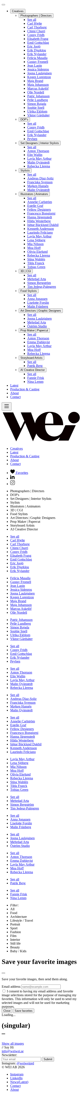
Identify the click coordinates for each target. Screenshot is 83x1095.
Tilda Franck (35, 263)
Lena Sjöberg (36, 240)
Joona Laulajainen (39, 73)
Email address (11, 986)
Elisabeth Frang (37, 39)
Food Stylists (28, 290)
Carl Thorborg (37, 27)
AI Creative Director (32, 370)
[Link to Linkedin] (12, 478)
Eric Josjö (33, 46)
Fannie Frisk (35, 378)
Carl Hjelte (34, 23)
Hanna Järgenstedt (39, 217)
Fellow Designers (39, 209)
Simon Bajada (36, 104)
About (14, 393)
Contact (15, 397)
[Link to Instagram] (12, 484)
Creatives (18, 11)
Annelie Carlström (39, 202)
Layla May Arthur (39, 158)
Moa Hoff (34, 248)
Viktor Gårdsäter (38, 115)
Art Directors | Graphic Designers (40, 310)
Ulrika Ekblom (37, 111)
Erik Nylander (36, 54)
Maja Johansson (38, 84)
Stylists (25, 170)
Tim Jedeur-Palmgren (41, 286)
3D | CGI (25, 271)
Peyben (32, 139)
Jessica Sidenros (38, 69)
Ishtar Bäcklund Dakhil (43, 225)
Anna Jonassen (37, 299)
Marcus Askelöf (38, 88)
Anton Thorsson (38, 151)
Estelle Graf (35, 206)
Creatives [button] (16, 448)
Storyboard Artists (31, 357)
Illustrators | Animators (34, 194)
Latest (14, 385)
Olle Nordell (35, 92)
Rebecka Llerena (38, 166)
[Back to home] (41, 441)
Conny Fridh (35, 35)
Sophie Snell (35, 107)
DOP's (24, 119)
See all (31, 19)
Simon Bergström (39, 283)
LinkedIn (16, 1078)
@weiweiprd (25, 1063)
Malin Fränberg (37, 306)
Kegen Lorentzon (39, 77)
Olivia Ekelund (37, 251)
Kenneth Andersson (40, 228)
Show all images (13, 1043)
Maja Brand (35, 81)
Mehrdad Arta (36, 279)
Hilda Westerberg (39, 221)
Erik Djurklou (36, 50)
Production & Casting (24, 389)
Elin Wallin (34, 155)
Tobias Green (36, 267)
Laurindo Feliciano (40, 232)
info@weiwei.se (13, 1051)
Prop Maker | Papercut (34, 330)
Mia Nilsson (35, 244)
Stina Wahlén (36, 259)
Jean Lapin (34, 65)
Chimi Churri (36, 31)
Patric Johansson (38, 96)
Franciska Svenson (40, 182)
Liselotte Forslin (38, 302)
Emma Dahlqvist (38, 342)
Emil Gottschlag (38, 42)
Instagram (16, 1074)
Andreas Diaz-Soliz (40, 178)
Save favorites (24, 1010)
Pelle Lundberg (37, 100)
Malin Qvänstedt (38, 162)
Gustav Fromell (37, 62)
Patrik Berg (35, 365)
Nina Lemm (35, 381)
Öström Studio (37, 326)
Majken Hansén (38, 186)
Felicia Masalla (37, 58)
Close (6, 1010)
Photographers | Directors (36, 15)
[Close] (3, 4)
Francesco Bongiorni (41, 213)
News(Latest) (19, 1082)
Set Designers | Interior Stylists (39, 143)
